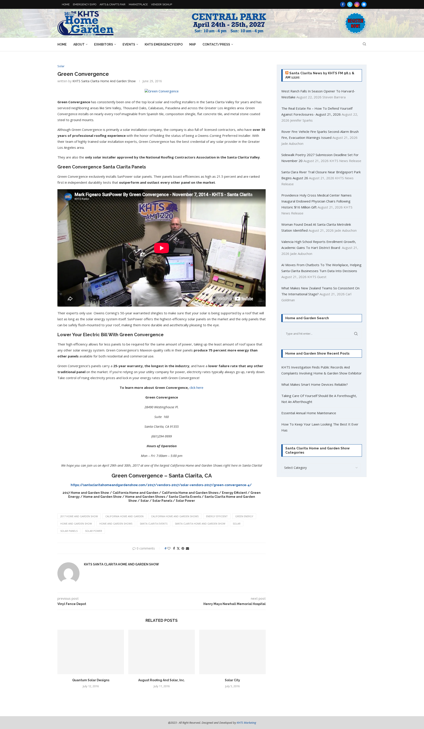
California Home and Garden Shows (175, 516)
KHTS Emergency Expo (164, 44)
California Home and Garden (124, 516)
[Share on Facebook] (174, 548)
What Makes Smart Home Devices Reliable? (314, 384)
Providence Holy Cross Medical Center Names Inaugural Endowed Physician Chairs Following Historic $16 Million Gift (316, 201)
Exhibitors (103, 44)
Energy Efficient (217, 516)
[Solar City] (232, 652)
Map (192, 44)
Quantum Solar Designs (90, 680)
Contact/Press (216, 44)
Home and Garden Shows (115, 523)
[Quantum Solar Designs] (90, 652)
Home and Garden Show (76, 523)
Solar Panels (69, 530)
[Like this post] (168, 548)
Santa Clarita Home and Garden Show (200, 523)
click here (196, 387)
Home (62, 44)
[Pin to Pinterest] (183, 548)
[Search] (364, 44)
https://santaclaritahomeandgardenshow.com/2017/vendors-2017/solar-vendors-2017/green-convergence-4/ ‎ (161, 485)
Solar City (232, 680)
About (79, 44)
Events (129, 44)
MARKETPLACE (138, 4)
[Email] (364, 4)
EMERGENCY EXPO (84, 4)
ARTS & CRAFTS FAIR (112, 4)
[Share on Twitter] (178, 548)
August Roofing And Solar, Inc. (161, 680)
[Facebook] (342, 4)
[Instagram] (357, 4)
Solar (236, 523)
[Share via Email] (187, 548)
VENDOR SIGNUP (161, 4)
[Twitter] (349, 4)
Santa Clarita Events (153, 523)
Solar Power (93, 530)
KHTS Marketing (246, 723)
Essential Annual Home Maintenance (308, 413)
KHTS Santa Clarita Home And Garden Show (104, 81)
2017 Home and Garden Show (79, 516)
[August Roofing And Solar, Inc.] (161, 652)
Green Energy (244, 516)
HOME (66, 4)
